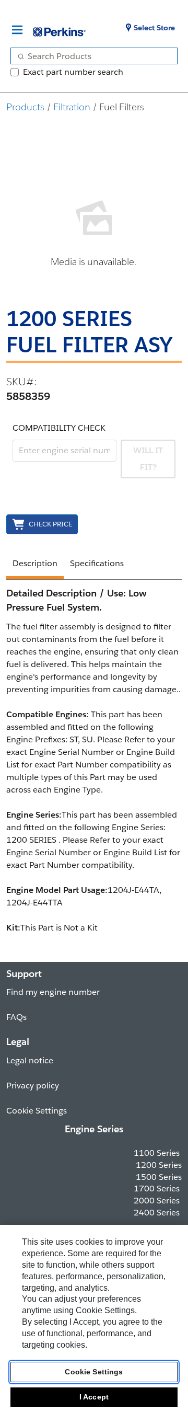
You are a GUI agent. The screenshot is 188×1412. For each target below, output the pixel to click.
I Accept (94, 1397)
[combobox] (90, 56)
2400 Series (157, 1212)
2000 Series (157, 1200)
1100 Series (157, 1152)
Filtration (71, 107)
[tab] (35, 565)
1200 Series (159, 1165)
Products (25, 107)
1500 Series (159, 1177)
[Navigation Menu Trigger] (17, 30)
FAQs (16, 1017)
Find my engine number (53, 991)
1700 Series (157, 1188)
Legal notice (29, 1060)
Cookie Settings (94, 1372)
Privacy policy (32, 1085)
